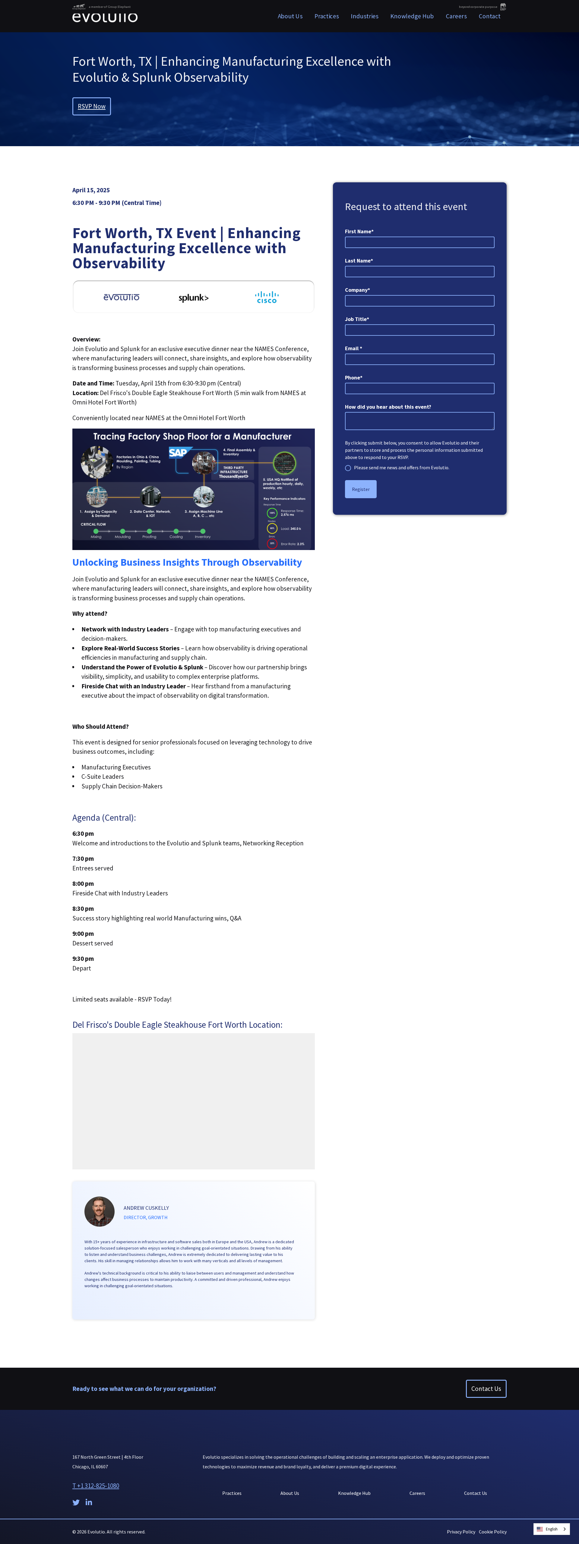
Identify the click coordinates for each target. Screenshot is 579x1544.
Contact (490, 16)
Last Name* (359, 260)
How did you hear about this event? (388, 406)
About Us (290, 16)
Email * (353, 348)
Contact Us (486, 1389)
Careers (456, 16)
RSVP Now (92, 106)
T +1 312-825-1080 (95, 1486)
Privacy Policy (461, 1532)
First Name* (359, 231)
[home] (105, 16)
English (552, 1529)
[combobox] (551, 1529)
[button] (326, 16)
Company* (357, 289)
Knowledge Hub (412, 16)
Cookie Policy (493, 1532)
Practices (232, 1493)
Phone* (353, 377)
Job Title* (357, 319)
